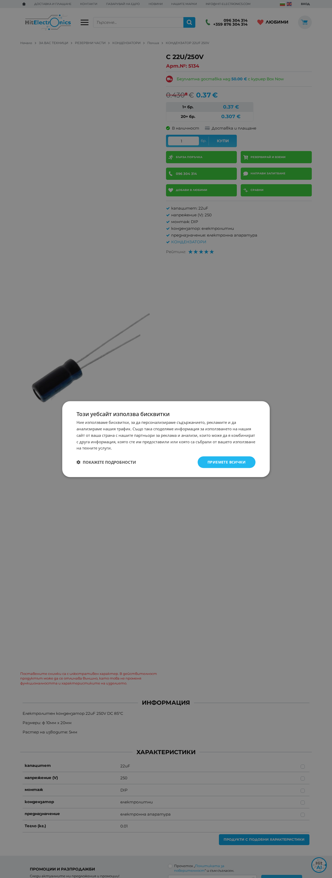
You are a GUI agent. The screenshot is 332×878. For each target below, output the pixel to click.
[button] (106, 462)
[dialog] (166, 439)
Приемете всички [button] (227, 461)
